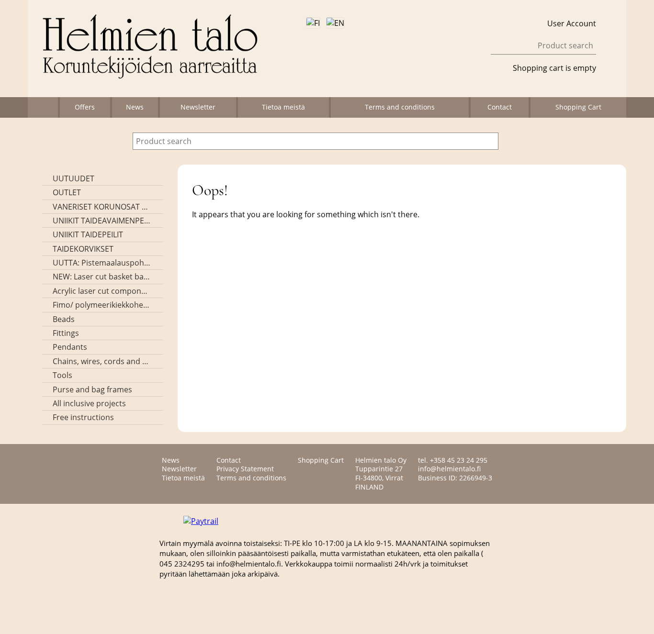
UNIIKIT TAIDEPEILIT (88, 234)
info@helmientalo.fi (449, 468)
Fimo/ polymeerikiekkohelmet (102, 305)
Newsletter (197, 106)
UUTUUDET (73, 178)
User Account (571, 23)
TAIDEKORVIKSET (83, 249)
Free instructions (83, 417)
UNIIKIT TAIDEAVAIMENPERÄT (102, 220)
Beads (64, 319)
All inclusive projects (89, 403)
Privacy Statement (245, 468)
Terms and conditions (400, 106)
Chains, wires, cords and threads (102, 361)
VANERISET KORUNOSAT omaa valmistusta (102, 206)
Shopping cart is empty (554, 68)
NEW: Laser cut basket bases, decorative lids (102, 276)
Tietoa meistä (283, 106)
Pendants (70, 347)
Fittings (66, 333)
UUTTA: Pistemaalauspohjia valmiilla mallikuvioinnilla (102, 262)
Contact (499, 106)
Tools (62, 375)
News (135, 106)
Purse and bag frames (92, 389)
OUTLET (67, 192)
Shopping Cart (578, 106)
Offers (85, 106)
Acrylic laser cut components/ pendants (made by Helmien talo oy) (102, 291)
